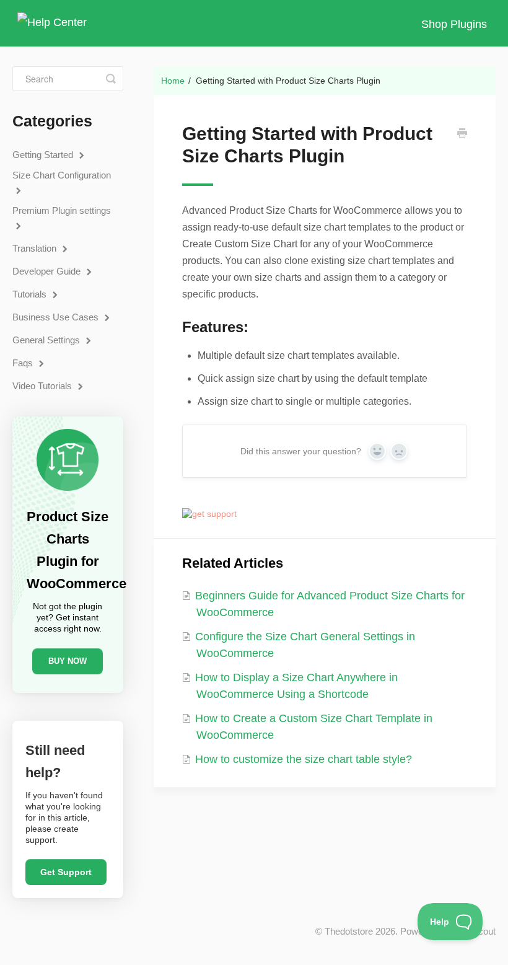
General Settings (47, 340)
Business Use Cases (56, 317)
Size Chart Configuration (61, 175)
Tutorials (30, 294)
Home (173, 81)
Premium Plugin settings (61, 210)
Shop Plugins (454, 24)
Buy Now (67, 661)
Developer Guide (47, 271)
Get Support (66, 872)
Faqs (23, 363)
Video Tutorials (43, 386)
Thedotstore (349, 931)
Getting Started (44, 154)
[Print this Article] (462, 134)
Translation (35, 248)
